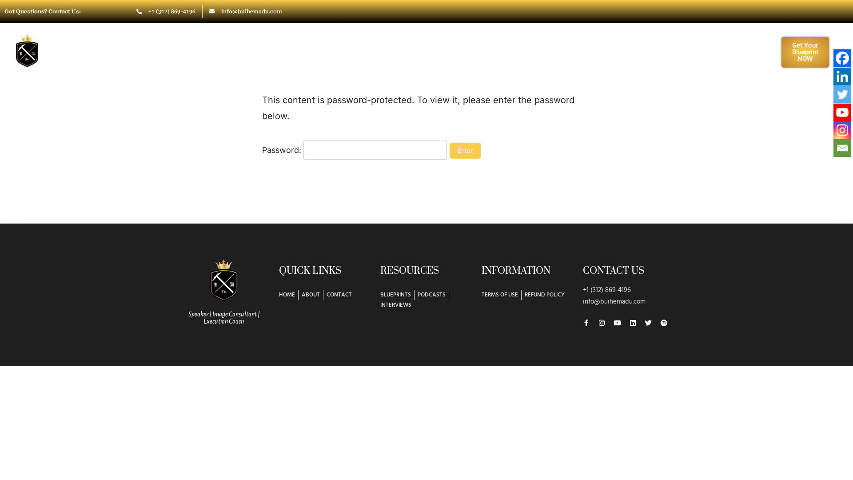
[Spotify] (664, 323)
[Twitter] (842, 94)
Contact (637, 51)
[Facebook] (842, 58)
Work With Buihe (396, 51)
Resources (580, 51)
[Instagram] (842, 130)
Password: (282, 150)
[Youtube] (842, 112)
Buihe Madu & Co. (92, 47)
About (329, 51)
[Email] (842, 148)
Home (286, 51)
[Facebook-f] (586, 323)
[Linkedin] (842, 76)
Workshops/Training (495, 51)
